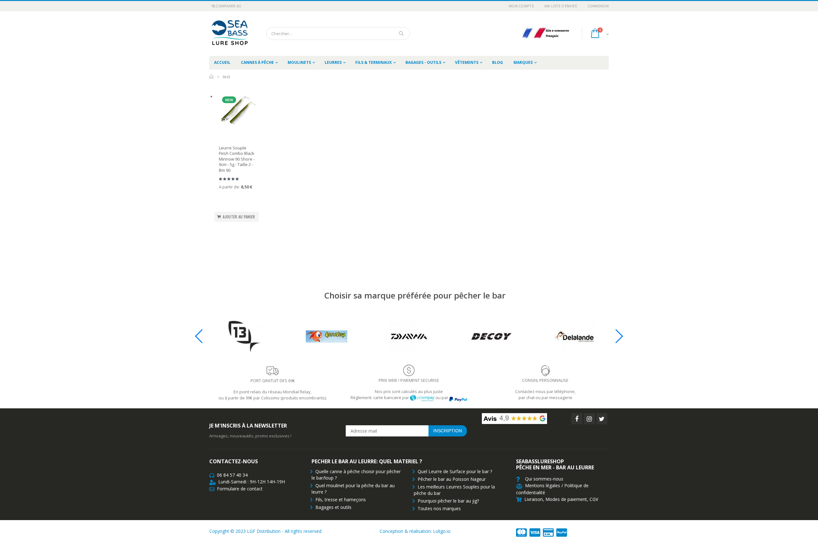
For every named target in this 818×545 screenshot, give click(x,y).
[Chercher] (402, 33)
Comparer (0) (228, 6)
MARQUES (523, 62)
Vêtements (466, 62)
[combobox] (338, 33)
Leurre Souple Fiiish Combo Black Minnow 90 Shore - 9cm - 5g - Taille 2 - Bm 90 (237, 159)
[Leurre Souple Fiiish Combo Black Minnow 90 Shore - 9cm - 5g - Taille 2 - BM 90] (238, 112)
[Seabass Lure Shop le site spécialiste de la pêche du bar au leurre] (228, 33)
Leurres (333, 62)
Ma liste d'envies (560, 6)
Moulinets (299, 62)
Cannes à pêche (257, 62)
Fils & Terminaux (373, 62)
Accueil (211, 76)
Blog (497, 62)
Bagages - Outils (423, 62)
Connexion (598, 6)
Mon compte (521, 6)
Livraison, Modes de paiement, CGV (561, 499)
